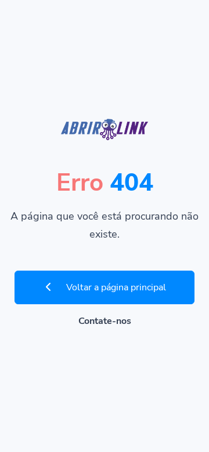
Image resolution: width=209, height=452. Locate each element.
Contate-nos (104, 321)
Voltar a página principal (115, 287)
